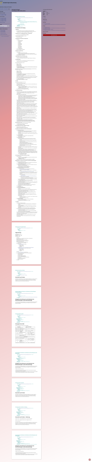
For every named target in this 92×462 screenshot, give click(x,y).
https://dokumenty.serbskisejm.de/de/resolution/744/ (25, 293)
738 (20, 413)
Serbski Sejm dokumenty (9, 2)
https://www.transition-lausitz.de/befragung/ (24, 169)
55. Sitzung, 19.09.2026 (3, 14)
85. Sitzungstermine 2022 (47, 27)
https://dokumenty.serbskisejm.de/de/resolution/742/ (25, 271)
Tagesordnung (45, 20)
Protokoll (45, 17)
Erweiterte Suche (2, 26)
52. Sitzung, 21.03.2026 (3, 19)
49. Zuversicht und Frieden (47, 23)
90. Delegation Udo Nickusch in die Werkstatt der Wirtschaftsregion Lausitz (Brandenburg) (54, 30)
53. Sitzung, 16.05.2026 (3, 18)
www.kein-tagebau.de (23, 175)
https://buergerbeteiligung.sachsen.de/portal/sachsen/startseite (27, 171)
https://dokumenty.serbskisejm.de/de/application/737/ (25, 354)
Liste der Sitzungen (3, 30)
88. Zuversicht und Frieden (47, 28)
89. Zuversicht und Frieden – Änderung (48, 29)
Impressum (2, 36)
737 (20, 442)
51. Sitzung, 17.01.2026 (3, 20)
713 (20, 320)
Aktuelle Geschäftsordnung (4, 34)
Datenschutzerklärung (6, 36)
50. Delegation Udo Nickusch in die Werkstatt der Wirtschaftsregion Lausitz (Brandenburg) (54, 24)
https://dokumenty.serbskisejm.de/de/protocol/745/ (25, 17)
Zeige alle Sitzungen (2, 22)
